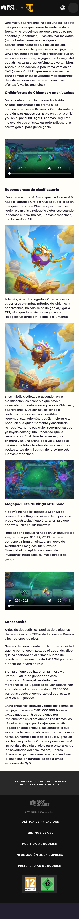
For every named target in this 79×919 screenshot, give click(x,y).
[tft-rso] (30, 8)
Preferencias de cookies (39, 865)
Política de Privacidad (40, 821)
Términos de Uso (39, 832)
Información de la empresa (39, 854)
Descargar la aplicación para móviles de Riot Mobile (39, 783)
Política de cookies (39, 843)
